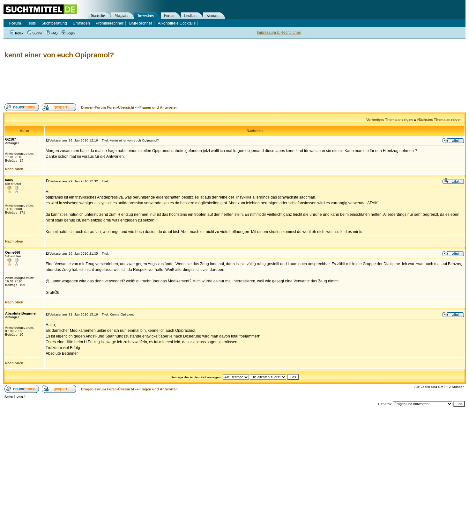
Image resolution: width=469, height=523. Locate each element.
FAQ (54, 33)
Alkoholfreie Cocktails (177, 23)
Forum (169, 15)
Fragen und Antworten (158, 107)
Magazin (121, 15)
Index (19, 33)
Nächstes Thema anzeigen (439, 119)
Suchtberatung (54, 23)
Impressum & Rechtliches (279, 32)
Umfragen (81, 23)
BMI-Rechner (140, 23)
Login (70, 33)
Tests (31, 23)
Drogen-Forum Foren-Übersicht (107, 107)
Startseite (98, 15)
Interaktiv (146, 16)
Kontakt (212, 15)
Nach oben (14, 169)
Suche (37, 33)
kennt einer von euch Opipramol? (59, 55)
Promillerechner (109, 23)
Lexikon (190, 15)
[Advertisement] (119, 81)
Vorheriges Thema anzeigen (389, 119)
